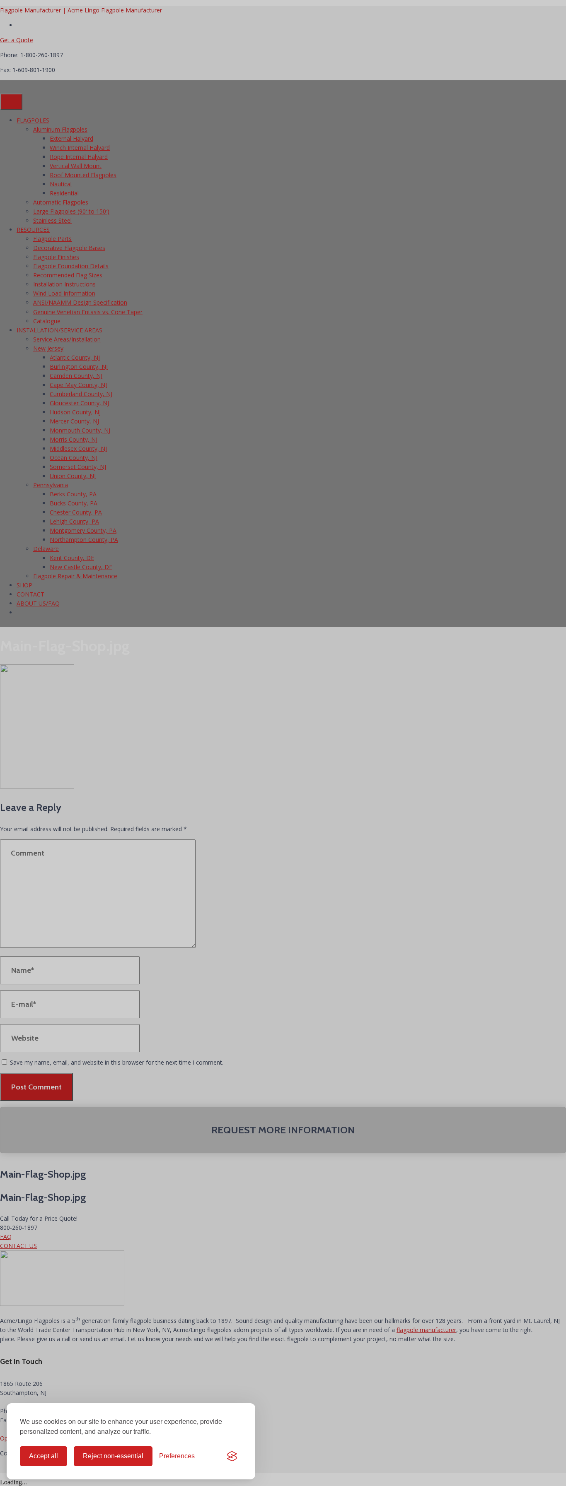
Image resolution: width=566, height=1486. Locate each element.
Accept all (43, 1456)
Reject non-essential (113, 1456)
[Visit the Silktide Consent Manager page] (232, 1456)
